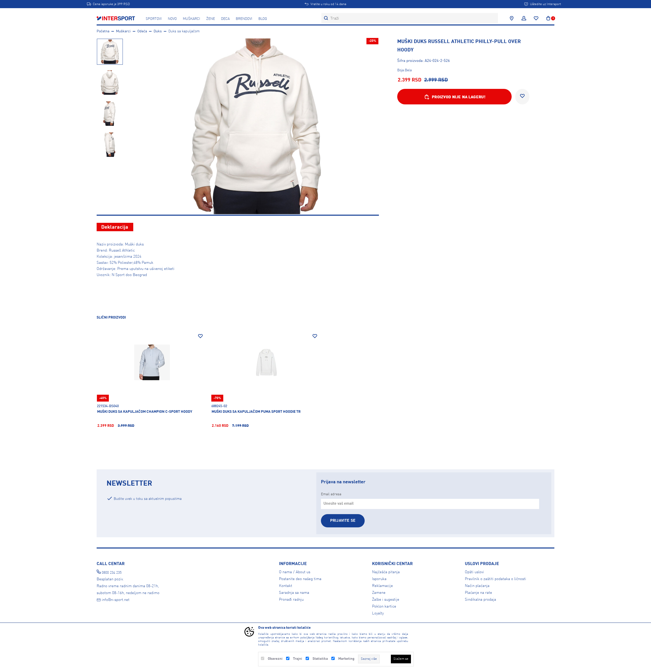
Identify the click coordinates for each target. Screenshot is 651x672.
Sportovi (154, 19)
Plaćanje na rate (478, 593)
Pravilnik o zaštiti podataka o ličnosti (495, 579)
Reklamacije (382, 586)
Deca (225, 19)
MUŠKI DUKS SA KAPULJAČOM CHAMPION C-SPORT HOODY (144, 412)
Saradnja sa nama (294, 593)
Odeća (142, 31)
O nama (285, 572)
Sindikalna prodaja (480, 600)
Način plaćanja (477, 586)
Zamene (379, 593)
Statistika (320, 659)
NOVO (172, 19)
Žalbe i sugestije (385, 600)
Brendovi (244, 19)
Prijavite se (343, 521)
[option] (110, 51)
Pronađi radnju (291, 600)
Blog (262, 19)
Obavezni (275, 659)
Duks (158, 31)
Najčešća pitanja (386, 572)
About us (303, 572)
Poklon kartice (384, 607)
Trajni (297, 659)
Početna (103, 31)
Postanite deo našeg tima (300, 579)
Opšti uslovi (474, 572)
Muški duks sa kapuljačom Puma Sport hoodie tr (256, 412)
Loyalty (378, 613)
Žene (210, 19)
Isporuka (379, 579)
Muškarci (191, 19)
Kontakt (285, 586)
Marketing (346, 659)
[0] (548, 18)
